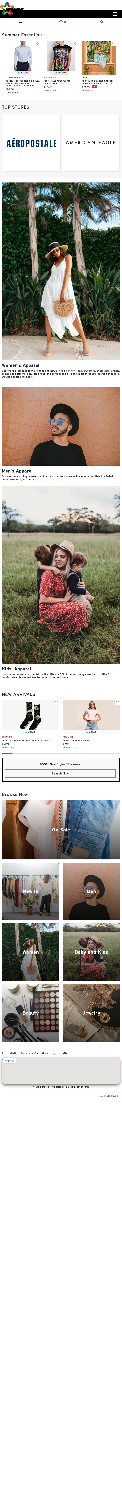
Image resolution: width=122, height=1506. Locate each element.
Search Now (60, 773)
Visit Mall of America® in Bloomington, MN (62, 1086)
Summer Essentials (22, 35)
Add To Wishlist (37, 43)
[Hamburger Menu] (20, 22)
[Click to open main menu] (114, 14)
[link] (61, 22)
